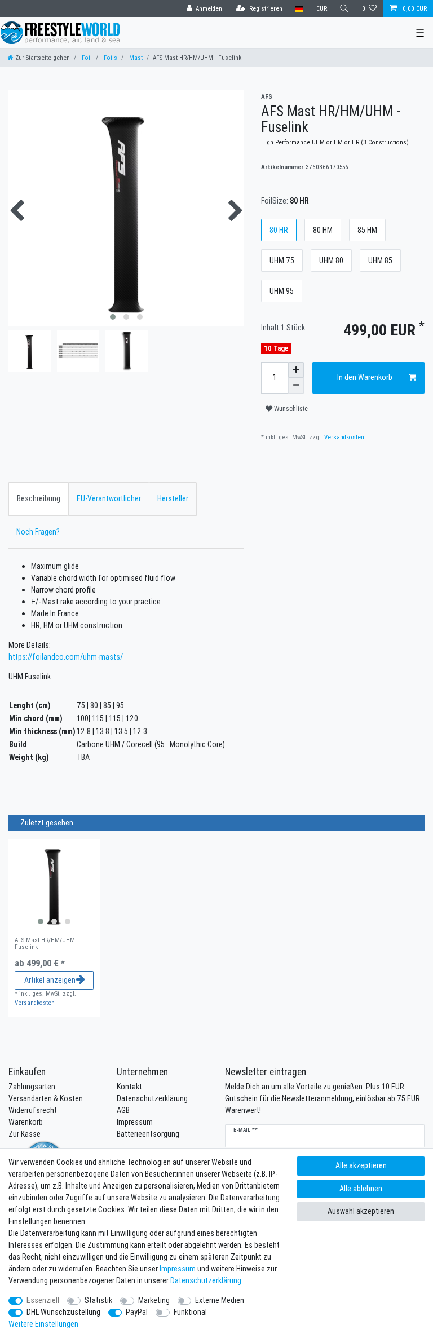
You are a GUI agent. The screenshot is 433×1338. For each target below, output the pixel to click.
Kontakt (129, 1086)
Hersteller (172, 498)
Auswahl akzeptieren (361, 1211)
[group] (54, 884)
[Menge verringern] (296, 386)
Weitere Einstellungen (43, 1324)
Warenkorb (25, 1122)
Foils (109, 57)
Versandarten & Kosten (45, 1098)
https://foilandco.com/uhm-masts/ (65, 657)
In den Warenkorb (364, 377)
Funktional (190, 1312)
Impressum (135, 1122)
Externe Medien (219, 1300)
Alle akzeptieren (361, 1165)
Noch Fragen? (38, 532)
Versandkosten (343, 437)
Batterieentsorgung (148, 1134)
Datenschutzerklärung (152, 1098)
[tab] (38, 498)
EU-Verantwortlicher (109, 498)
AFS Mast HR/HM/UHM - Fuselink (46, 944)
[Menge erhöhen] (296, 370)
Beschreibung (38, 498)
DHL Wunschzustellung (63, 1312)
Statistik (98, 1300)
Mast (135, 57)
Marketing (154, 1300)
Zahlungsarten (31, 1086)
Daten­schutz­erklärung (205, 1280)
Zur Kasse (24, 1134)
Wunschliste (290, 408)
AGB (123, 1110)
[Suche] (344, 8)
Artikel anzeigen (50, 980)
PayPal (137, 1312)
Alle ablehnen (360, 1189)
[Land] (299, 8)
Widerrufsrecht (32, 1110)
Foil (86, 57)
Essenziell (42, 1300)
